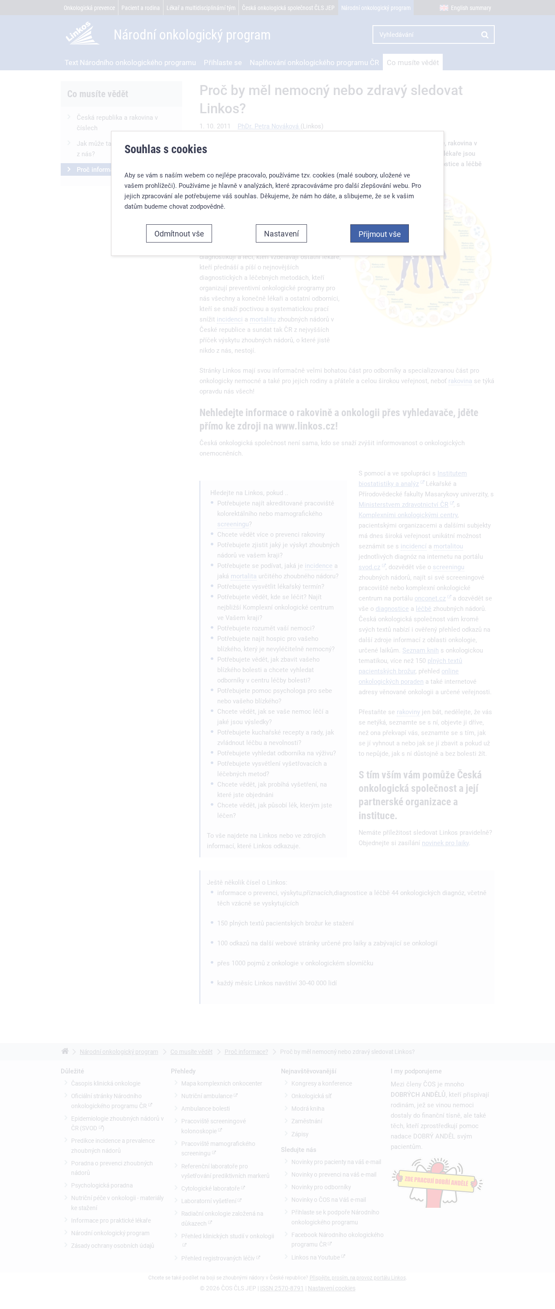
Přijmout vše (380, 234)
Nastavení (281, 233)
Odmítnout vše (179, 233)
